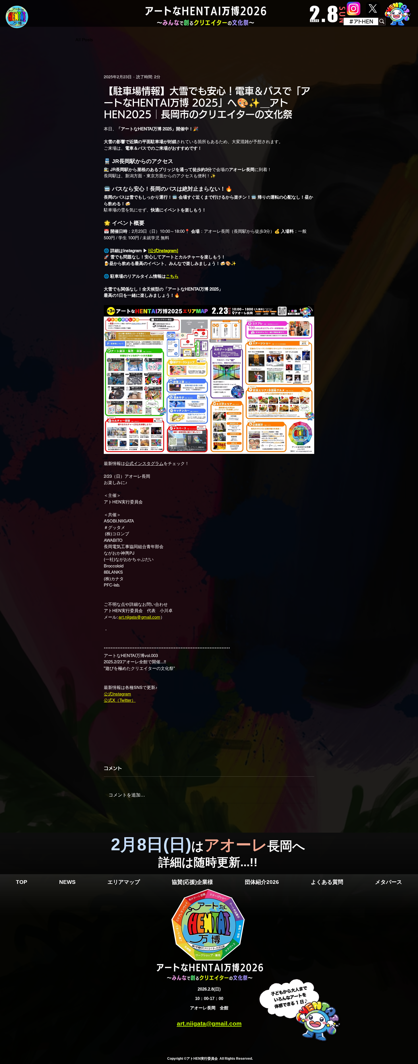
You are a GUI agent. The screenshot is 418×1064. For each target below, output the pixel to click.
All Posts (84, 39)
